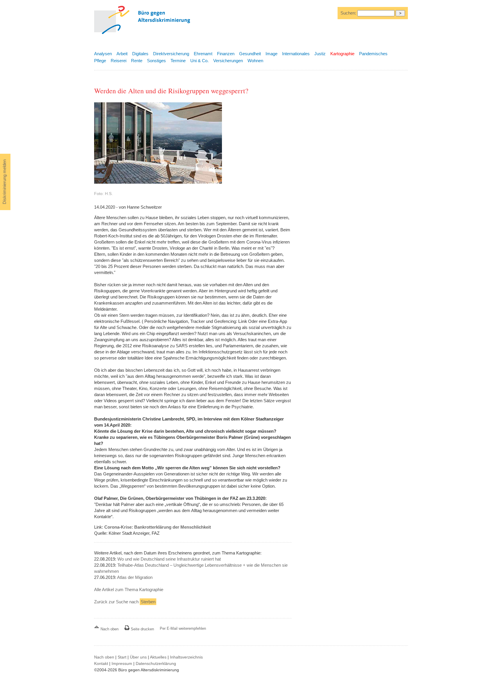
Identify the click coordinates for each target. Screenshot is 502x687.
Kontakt (101, 663)
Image (271, 53)
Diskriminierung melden (4, 182)
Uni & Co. (199, 60)
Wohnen (255, 60)
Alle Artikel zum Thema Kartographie (128, 589)
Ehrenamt (203, 53)
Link (242, 321)
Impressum (122, 663)
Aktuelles (158, 657)
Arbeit (122, 53)
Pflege (100, 60)
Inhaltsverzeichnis (186, 657)
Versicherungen (228, 60)
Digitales (140, 53)
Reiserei (118, 60)
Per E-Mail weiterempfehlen (183, 628)
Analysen (103, 53)
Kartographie (342, 53)
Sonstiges (156, 60)
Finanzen (225, 53)
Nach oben (109, 629)
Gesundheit (250, 53)
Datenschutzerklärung (156, 663)
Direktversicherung (171, 53)
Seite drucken (142, 629)
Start (122, 657)
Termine (178, 60)
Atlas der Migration (135, 577)
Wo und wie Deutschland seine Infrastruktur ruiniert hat (169, 559)
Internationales (296, 53)
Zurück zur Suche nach (124, 601)
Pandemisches (373, 53)
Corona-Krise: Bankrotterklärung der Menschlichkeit (157, 527)
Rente (136, 60)
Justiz (320, 53)
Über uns (138, 657)
